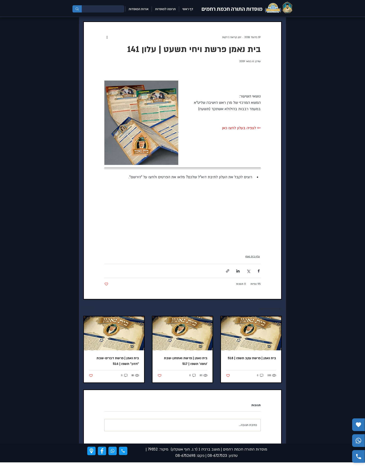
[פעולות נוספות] (106, 37)
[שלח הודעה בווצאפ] (358, 440)
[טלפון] (123, 451)
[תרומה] (358, 424)
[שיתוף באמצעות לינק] (228, 271)
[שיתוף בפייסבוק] (259, 271)
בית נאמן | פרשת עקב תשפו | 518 (252, 358)
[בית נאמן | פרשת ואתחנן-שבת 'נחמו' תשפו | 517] (183, 333)
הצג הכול (88, 308)
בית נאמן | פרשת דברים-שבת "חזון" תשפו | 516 (118, 361)
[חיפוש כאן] (77, 8)
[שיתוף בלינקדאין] (238, 271)
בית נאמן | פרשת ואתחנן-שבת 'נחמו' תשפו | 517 (185, 361)
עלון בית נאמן (252, 256)
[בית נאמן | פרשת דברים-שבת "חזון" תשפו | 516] (114, 333)
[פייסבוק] (102, 451)
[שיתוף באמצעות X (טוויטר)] (248, 271)
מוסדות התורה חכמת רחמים (232, 8)
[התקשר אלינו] (358, 456)
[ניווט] (91, 451)
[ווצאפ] (112, 451)
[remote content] (221, 218)
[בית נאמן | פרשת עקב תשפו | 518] (251, 333)
